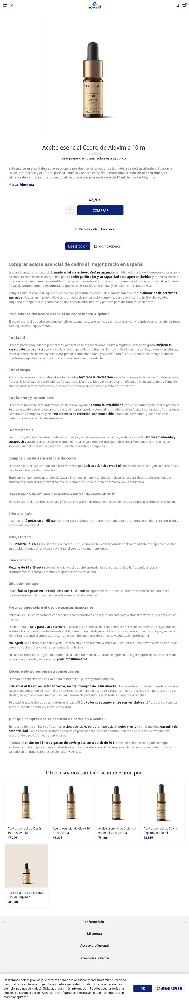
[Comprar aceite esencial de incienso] (117, 801)
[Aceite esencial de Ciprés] (26, 801)
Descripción (77, 246)
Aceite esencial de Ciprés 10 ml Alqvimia (25, 830)
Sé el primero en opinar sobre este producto (94, 158)
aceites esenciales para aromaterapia (88, 726)
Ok (143, 988)
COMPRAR (100, 210)
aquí (54, 988)
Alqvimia (27, 184)
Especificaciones (107, 246)
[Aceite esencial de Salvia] (162, 801)
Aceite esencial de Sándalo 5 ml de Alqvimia (26, 894)
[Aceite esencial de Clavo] (72, 801)
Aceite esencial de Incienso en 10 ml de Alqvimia (117, 830)
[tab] (77, 246)
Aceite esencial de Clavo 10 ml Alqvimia (71, 830)
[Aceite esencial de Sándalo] (26, 866)
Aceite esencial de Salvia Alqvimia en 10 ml (160, 830)
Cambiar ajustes (170, 988)
